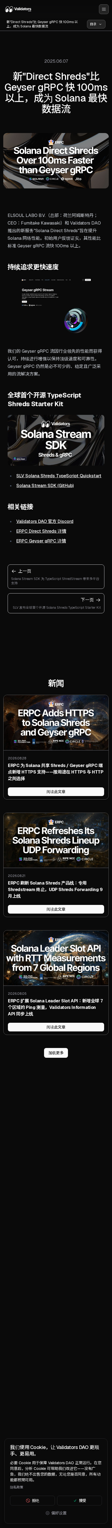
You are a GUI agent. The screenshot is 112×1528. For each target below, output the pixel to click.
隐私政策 (16, 1487)
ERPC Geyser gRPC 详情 (41, 541)
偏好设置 (58, 1513)
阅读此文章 (56, 791)
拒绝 (35, 1500)
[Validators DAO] (18, 9)
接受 (82, 1500)
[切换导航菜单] (104, 9)
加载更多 (56, 1052)
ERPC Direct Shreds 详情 (41, 531)
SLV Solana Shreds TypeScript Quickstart (58, 476)
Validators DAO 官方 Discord (44, 521)
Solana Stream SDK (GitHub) (45, 485)
